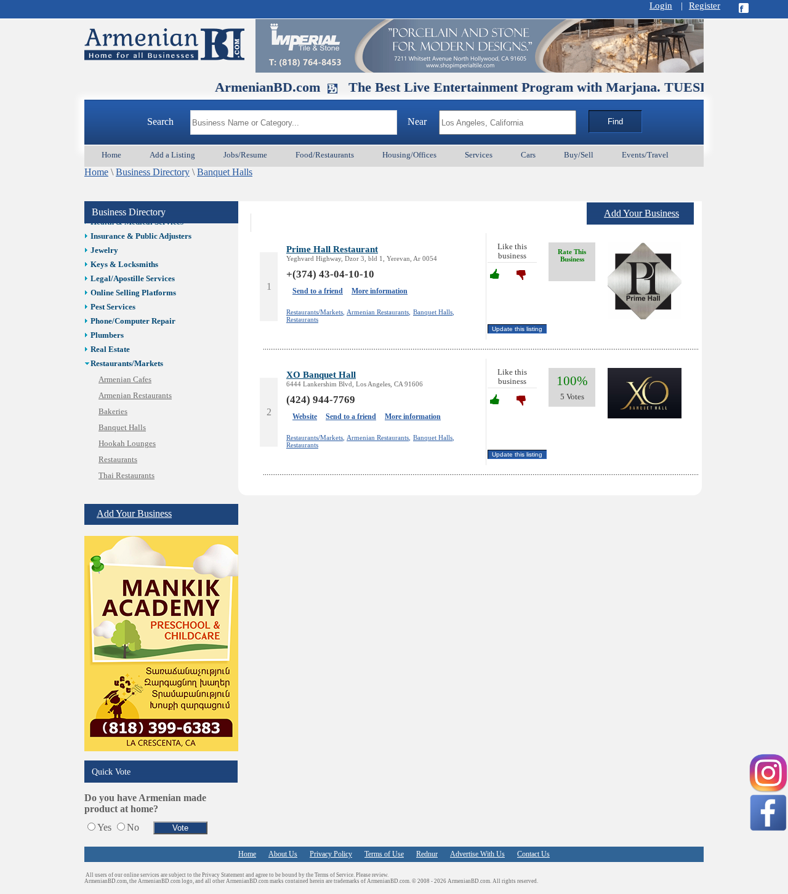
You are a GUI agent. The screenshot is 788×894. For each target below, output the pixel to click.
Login (660, 5)
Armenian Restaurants (135, 395)
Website (304, 416)
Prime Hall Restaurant (332, 249)
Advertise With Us (477, 854)
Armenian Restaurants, (379, 312)
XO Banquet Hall (321, 374)
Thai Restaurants (126, 475)
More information (380, 291)
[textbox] (293, 122)
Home (96, 172)
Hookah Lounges (127, 443)
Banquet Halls (224, 172)
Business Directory (153, 172)
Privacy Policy (331, 854)
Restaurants (117, 459)
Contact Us (533, 854)
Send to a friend (317, 291)
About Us (282, 854)
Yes (104, 827)
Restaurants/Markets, (315, 312)
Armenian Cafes (124, 379)
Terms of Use (384, 854)
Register (704, 5)
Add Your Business (134, 513)
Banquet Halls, (433, 312)
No (133, 827)
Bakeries (112, 411)
